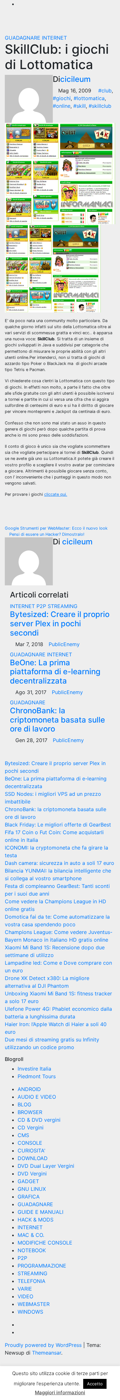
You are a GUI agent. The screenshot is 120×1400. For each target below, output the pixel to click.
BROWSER (30, 1112)
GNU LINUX (32, 1189)
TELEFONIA (31, 1281)
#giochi (62, 98)
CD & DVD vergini (39, 1120)
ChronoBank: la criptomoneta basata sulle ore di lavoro (57, 720)
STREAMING (62, 606)
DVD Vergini (32, 1173)
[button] (92, 23)
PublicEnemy (64, 644)
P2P (42, 606)
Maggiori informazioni (60, 1392)
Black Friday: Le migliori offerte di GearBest (58, 824)
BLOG (24, 1104)
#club (105, 90)
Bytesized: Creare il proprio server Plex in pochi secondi (59, 623)
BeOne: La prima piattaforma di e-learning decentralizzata (55, 672)
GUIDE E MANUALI (40, 1212)
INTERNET (54, 38)
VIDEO (25, 1296)
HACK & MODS (35, 1219)
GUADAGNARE (23, 38)
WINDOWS (30, 1312)
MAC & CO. (31, 1235)
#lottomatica (89, 98)
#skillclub (100, 106)
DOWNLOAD (33, 1158)
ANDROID (29, 1089)
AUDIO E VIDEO (37, 1097)
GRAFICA (29, 1196)
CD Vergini (31, 1127)
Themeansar (46, 1352)
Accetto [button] (95, 1383)
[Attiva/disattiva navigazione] (57, 23)
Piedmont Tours (37, 1076)
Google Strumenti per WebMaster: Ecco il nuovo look (57, 528)
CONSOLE (30, 1143)
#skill (79, 106)
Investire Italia (34, 1068)
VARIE (25, 1288)
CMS (23, 1135)
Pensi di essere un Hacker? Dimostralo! (46, 534)
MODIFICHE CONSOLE (45, 1242)
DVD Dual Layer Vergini (46, 1166)
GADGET (28, 1181)
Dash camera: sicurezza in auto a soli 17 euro (59, 863)
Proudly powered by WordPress (44, 1345)
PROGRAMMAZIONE (42, 1265)
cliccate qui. (55, 494)
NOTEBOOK (32, 1250)
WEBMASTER (34, 1304)
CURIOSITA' (31, 1150)
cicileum (75, 79)
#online (61, 106)
